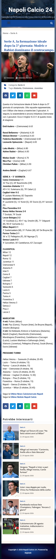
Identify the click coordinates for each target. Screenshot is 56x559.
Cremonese (27, 88)
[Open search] (51, 23)
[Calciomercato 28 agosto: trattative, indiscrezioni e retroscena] (11, 526)
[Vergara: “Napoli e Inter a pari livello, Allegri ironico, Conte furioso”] (11, 470)
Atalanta (17, 88)
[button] (9, 22)
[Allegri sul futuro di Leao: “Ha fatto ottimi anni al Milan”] (11, 432)
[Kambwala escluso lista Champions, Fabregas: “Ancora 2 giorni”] (11, 507)
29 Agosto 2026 (28, 437)
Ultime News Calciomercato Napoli (27, 394)
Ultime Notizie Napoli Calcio (23, 397)
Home (5, 33)
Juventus (38, 88)
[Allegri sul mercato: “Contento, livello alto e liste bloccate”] (11, 451)
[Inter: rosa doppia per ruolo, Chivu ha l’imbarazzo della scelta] (11, 488)
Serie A (13, 33)
